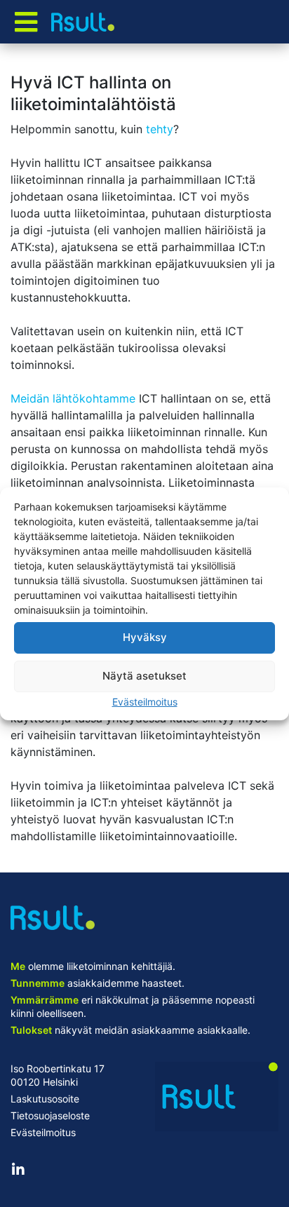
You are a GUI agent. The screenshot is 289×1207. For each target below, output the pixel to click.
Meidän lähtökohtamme (73, 398)
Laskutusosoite (45, 1099)
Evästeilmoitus (144, 702)
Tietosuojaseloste (50, 1115)
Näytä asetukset (144, 675)
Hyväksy (145, 637)
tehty (159, 129)
